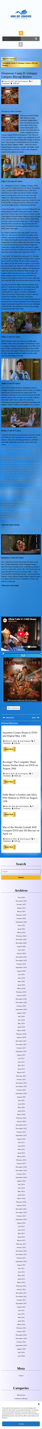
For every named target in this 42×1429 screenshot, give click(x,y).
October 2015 (21, 1132)
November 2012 (21, 1254)
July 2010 (21, 1352)
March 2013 (21, 1240)
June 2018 (21, 1020)
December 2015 (21, 1125)
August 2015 (21, 1139)
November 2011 (21, 1296)
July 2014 (21, 1184)
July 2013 (21, 1226)
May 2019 (21, 981)
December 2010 (21, 1335)
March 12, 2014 (10, 839)
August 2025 (21, 908)
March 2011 (21, 1324)
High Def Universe (21, 23)
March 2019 (21, 988)
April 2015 (21, 1153)
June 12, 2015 (9, 81)
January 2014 (21, 1205)
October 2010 (21, 1342)
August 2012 (21, 1265)
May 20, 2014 (10, 806)
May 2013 (21, 1233)
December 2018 (21, 999)
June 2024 (21, 925)
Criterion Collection (21, 1398)
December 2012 (21, 1251)
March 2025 (21, 911)
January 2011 (21, 1331)
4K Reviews (21, 1395)
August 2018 (21, 1013)
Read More (10, 748)
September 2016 (21, 1093)
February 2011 (21, 1328)
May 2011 (21, 1317)
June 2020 (21, 950)
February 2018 (21, 1034)
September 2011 (21, 1303)
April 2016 (21, 1111)
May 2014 (21, 1191)
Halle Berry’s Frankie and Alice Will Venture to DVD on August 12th (19, 797)
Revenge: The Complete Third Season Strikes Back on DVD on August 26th (20, 765)
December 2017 (21, 1041)
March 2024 (21, 932)
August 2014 (21, 1181)
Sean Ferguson (22, 81)
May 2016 (21, 1107)
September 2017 (21, 1051)
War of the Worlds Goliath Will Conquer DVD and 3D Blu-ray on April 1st (20, 830)
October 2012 (21, 1258)
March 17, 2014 (10, 741)
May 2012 (21, 1275)
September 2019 (21, 967)
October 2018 (21, 1006)
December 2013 (21, 1209)
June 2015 (21, 1146)
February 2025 (21, 915)
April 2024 (21, 929)
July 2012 (21, 1268)
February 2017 (21, 1076)
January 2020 (21, 953)
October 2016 (21, 1090)
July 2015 (21, 1142)
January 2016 (21, 1121)
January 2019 (21, 995)
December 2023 (21, 939)
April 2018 (21, 1027)
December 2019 (21, 957)
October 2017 (21, 1048)
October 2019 (21, 964)
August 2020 (21, 946)
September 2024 (21, 922)
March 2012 (21, 1282)
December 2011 (21, 1293)
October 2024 (21, 918)
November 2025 (21, 901)
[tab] (21, 33)
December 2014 (21, 1167)
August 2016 (21, 1097)
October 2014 (21, 1174)
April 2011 (21, 1321)
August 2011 (21, 1307)
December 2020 (21, 943)
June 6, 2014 (9, 773)
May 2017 (21, 1065)
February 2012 (21, 1286)
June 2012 (21, 1272)
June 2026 (21, 897)
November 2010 (21, 1338)
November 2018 (21, 1002)
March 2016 (21, 1114)
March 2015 (21, 1156)
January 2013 (21, 1247)
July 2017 (21, 1058)
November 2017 (21, 1044)
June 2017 (21, 1062)
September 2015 (21, 1135)
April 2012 (21, 1279)
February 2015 (21, 1160)
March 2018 (21, 1030)
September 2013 (21, 1219)
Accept (21, 1424)
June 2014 (21, 1188)
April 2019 (21, 985)
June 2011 (21, 1314)
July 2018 (21, 1016)
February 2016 (21, 1118)
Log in (21, 1375)
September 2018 (21, 1009)
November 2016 (21, 1086)
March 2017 (21, 1072)
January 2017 (21, 1079)
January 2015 (21, 1163)
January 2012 (21, 1289)
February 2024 (21, 936)
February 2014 (21, 1202)
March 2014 (21, 1198)
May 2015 (21, 1149)
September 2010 (21, 1345)
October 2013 (21, 1216)
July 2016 (21, 1100)
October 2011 (21, 1300)
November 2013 (21, 1212)
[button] (39, 1404)
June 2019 (21, 978)
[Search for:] (14, 39)
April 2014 (21, 1195)
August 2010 (21, 1349)
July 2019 (21, 974)
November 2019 (21, 960)
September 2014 (21, 1177)
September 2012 (21, 1261)
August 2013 (21, 1223)
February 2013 (21, 1244)
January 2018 (21, 1037)
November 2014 (21, 1170)
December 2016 (21, 1083)
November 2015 (21, 1128)
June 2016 (21, 1104)
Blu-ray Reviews (13, 708)
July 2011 (21, 1310)
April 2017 (21, 1069)
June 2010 (21, 1356)
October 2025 (21, 904)
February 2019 (21, 992)
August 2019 (21, 971)
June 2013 (21, 1230)
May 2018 (21, 1023)
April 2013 (21, 1237)
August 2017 (21, 1055)
